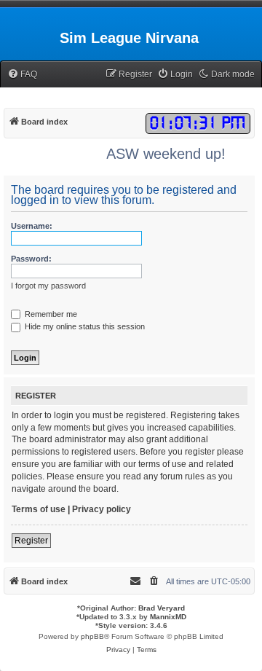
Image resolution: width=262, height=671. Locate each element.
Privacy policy (101, 509)
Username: (31, 225)
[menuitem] (22, 75)
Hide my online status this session (84, 326)
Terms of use (39, 509)
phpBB (92, 636)
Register (31, 540)
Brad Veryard (161, 608)
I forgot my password (48, 285)
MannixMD (168, 617)
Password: (31, 258)
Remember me (50, 314)
